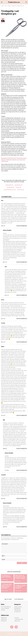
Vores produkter (5, 608)
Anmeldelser (17, 608)
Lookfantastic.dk (10, 189)
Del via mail (9, 599)
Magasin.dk (9, 185)
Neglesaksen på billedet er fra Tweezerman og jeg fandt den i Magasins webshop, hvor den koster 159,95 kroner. (14, 159)
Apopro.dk (20, 189)
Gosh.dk (18, 187)
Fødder (9, 5)
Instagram (16, 627)
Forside (2, 5)
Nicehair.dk (10, 187)
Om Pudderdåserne (6, 606)
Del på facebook (19, 599)
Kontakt (3, 610)
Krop (6, 5)
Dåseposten (17, 610)
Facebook (11, 627)
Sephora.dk (18, 185)
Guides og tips (18, 606)
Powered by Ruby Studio (14, 634)
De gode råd (17, 611)
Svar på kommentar (21, 225)
